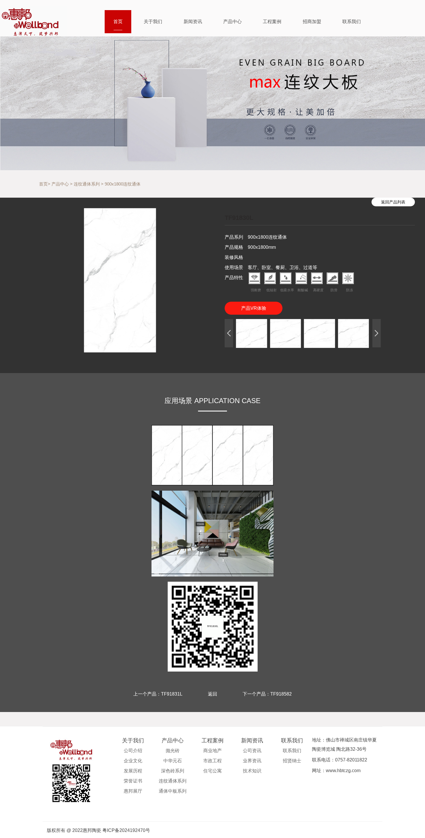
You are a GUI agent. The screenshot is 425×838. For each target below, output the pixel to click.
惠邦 (33, 21)
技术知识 (252, 770)
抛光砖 (173, 750)
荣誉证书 (133, 780)
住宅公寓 (212, 770)
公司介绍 (133, 750)
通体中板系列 (172, 791)
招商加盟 (312, 21)
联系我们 (351, 21)
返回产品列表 (393, 202)
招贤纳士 (292, 760)
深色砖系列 (172, 770)
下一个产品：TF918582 (267, 693)
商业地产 (212, 750)
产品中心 (232, 21)
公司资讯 (252, 750)
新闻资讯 (193, 21)
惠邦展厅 (133, 791)
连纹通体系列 (87, 183)
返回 (212, 693)
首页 (118, 21)
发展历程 (133, 770)
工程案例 (272, 21)
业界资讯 (252, 760)
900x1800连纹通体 (123, 183)
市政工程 (212, 760)
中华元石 (172, 760)
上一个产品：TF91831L (157, 693)
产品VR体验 (253, 308)
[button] (229, 333)
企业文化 (133, 760)
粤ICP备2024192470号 (126, 830)
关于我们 (153, 21)
